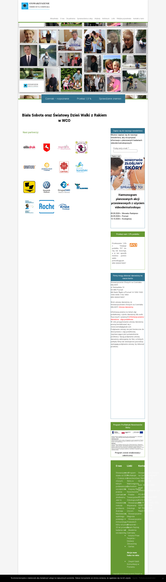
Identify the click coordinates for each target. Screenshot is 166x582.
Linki (113, 18)
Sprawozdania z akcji (85, 18)
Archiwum (105, 18)
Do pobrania (70, 18)
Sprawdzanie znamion (110, 98)
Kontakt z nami (138, 18)
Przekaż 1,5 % (84, 98)
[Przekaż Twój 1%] (136, 245)
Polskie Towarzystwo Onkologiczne (132, 497)
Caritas (131, 546)
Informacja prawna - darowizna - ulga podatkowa (128, 318)
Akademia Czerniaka (131, 531)
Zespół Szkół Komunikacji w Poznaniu (133, 564)
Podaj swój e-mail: (121, 148)
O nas (62, 18)
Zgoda (134, 578)
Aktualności (54, 18)
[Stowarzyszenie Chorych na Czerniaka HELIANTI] (36, 6)
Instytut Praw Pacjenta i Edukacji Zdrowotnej (133, 539)
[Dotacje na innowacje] (128, 450)
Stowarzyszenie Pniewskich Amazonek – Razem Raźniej (134, 523)
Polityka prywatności (124, 18)
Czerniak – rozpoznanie (57, 98)
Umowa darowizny (126, 307)
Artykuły (97, 18)
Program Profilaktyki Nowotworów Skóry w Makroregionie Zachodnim (133, 479)
